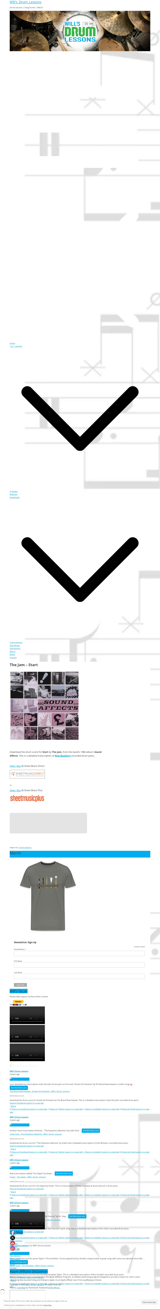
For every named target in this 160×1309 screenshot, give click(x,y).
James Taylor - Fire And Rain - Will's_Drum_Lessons (32, 1265)
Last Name (18, 972)
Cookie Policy (47, 1305)
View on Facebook (27, 1103)
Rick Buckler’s (63, 755)
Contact (13, 657)
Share (13, 1106)
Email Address (20, 949)
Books (12, 654)
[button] (80, 488)
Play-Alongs (15, 645)
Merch (12, 651)
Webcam (13, 494)
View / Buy (15, 766)
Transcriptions (16, 642)
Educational (15, 648)
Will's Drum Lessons (19, 1071)
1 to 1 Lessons (16, 346)
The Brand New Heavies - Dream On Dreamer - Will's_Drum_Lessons (40, 1091)
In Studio (14, 491)
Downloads (15, 497)
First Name (18, 961)
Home (12, 343)
